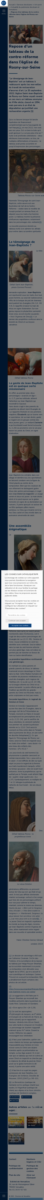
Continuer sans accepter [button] (17, 621)
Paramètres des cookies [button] (16, 615)
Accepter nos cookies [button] (20, 625)
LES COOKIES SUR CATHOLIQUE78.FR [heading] (21, 574)
